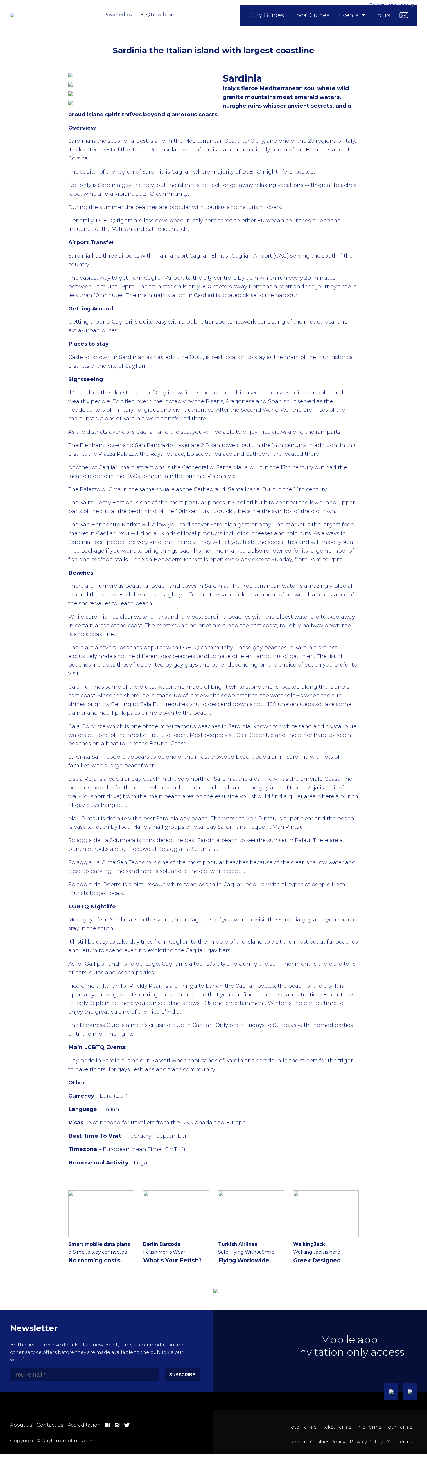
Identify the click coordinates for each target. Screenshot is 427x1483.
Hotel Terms (301, 1427)
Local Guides (311, 15)
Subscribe (182, 1374)
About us (21, 1425)
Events (348, 15)
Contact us (50, 1425)
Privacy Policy (366, 1442)
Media (297, 1442)
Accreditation (84, 1425)
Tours (382, 15)
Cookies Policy (327, 1442)
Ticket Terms (336, 1427)
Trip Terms (368, 1427)
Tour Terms (399, 1427)
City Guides (267, 15)
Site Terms (399, 1442)
